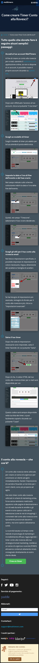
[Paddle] (4, 597)
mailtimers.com (30, 61)
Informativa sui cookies (16, 655)
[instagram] (17, 585)
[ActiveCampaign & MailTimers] (31, 638)
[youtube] (12, 585)
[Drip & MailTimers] (12, 638)
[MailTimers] (7, 2)
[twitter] (6, 585)
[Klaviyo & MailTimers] (20, 638)
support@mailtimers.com (12, 626)
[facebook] (1, 585)
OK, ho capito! (15, 659)
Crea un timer (15, 561)
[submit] (19, 614)
